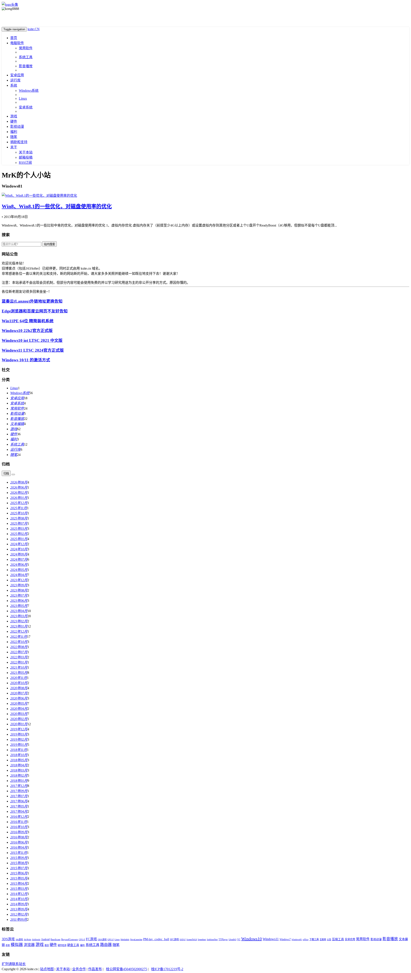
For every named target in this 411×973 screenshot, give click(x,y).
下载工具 (314, 939)
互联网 (323, 939)
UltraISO (232, 939)
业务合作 (79, 969)
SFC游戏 (174, 939)
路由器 (106, 945)
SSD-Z (183, 939)
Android (45, 939)
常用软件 (26, 48)
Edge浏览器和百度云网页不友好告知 (35, 311)
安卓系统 (26, 107)
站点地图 (47, 969)
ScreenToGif (191, 939)
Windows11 (271, 939)
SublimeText (212, 939)
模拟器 (17, 944)
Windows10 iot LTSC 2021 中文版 (32, 340)
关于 (13, 147)
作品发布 (95, 969)
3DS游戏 (8, 939)
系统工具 (26, 57)
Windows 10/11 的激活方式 (26, 360)
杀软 (8, 945)
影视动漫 (17, 126)
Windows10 (251, 938)
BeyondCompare (69, 939)
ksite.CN (34, 29)
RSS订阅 (25, 162)
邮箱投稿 (26, 157)
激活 (47, 945)
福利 (13, 132)
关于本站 (26, 152)
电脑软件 (17, 43)
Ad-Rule (27, 939)
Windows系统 (29, 90)
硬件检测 (62, 945)
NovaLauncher (136, 939)
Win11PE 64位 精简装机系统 (28, 321)
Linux (23, 98)
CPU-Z (82, 939)
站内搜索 (49, 244)
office (305, 939)
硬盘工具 (73, 945)
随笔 (13, 137)
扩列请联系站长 (14, 964)
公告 (329, 939)
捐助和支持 (18, 142)
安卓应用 (17, 75)
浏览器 (29, 945)
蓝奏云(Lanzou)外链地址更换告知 (32, 301)
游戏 (13, 116)
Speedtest (202, 939)
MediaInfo (125, 939)
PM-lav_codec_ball (156, 939)
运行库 (15, 80)
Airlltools (36, 939)
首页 (13, 38)
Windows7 (285, 939)
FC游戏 (91, 939)
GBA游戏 (102, 939)
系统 (13, 85)
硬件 (13, 121)
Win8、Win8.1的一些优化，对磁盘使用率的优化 (57, 206)
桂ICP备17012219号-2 (167, 969)
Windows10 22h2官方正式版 (27, 330)
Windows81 (297, 939)
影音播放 (26, 66)
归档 (6, 473)
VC (238, 939)
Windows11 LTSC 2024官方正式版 (33, 350)
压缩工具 (338, 939)
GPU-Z (110, 939)
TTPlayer (223, 939)
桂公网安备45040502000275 (126, 969)
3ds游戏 (19, 939)
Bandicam (55, 939)
